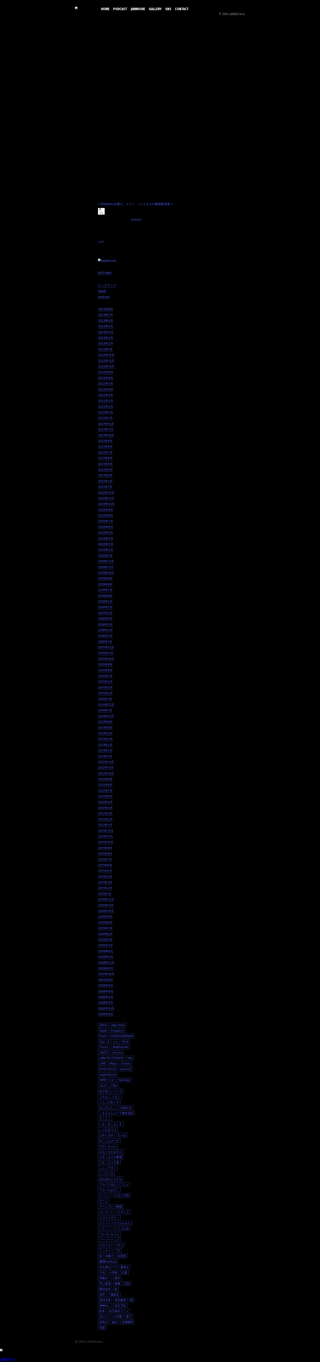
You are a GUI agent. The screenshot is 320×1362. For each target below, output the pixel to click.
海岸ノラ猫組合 (109, 1294)
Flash (102, 1036)
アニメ (124, 1184)
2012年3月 (105, 813)
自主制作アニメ (119, 1311)
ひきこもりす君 (109, 1162)
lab (130, 1058)
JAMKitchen (120, 1047)
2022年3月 (105, 406)
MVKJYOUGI (107, 1069)
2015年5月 (105, 681)
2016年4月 (105, 630)
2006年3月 (105, 1002)
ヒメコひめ (122, 1228)
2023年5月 (105, 326)
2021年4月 (105, 469)
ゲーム (103, 1201)
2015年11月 (106, 653)
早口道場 (105, 1283)
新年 (117, 1278)
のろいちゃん (107, 1146)
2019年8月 (105, 584)
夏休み (124, 1267)
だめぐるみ (106, 1135)
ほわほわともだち (110, 1179)
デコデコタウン (109, 1217)
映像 (117, 1283)
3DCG (103, 1025)
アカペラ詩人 (107, 1184)
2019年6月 (105, 596)
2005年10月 (106, 1008)
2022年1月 (105, 418)
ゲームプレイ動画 (110, 1206)
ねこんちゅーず (109, 1140)
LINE (102, 1063)
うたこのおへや (109, 1102)
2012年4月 (105, 808)
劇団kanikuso (108, 1261)
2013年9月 (105, 722)
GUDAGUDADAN (121, 1036)
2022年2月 (105, 412)
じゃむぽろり (107, 1129)
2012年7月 (105, 790)
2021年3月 (105, 475)
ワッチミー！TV (109, 1250)
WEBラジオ (106, 1080)
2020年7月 (105, 521)
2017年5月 (105, 613)
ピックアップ (107, 285)
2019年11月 (106, 567)
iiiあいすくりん (108, 1041)
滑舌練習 (120, 1300)
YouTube (124, 1080)
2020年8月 (105, 515)
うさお (103, 1096)
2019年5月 (105, 601)
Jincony (117, 1052)
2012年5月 (105, 802)
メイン (130, 204)
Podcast (120, 9)
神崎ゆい (105, 1305)
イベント (105, 1195)
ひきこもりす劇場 (110, 1157)
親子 (129, 1316)
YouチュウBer (108, 1085)
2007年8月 (105, 980)
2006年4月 (105, 997)
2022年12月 (106, 355)
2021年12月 (106, 424)
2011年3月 (105, 882)
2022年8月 (105, 378)
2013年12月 (106, 716)
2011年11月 (105, 836)
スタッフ (123, 1212)
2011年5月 (105, 870)
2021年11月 (106, 429)
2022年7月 (105, 383)
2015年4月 (105, 687)
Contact (181, 9)
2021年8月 (105, 446)
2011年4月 (105, 876)
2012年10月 (106, 773)
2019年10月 (106, 572)
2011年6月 (105, 865)
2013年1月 (105, 756)
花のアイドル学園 (110, 1316)
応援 (124, 1272)
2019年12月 (106, 561)
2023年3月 (105, 338)
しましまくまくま (110, 1124)
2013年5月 (105, 733)
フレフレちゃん (109, 1234)
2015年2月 (105, 693)
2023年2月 (105, 343)
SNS (168, 9)
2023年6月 (105, 320)
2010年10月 (106, 911)
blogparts (117, 1030)
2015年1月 (105, 699)
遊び (115, 1322)
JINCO (103, 1052)
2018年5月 (105, 607)
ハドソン (105, 1228)
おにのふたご (107, 1107)
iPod (125, 1041)
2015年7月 (105, 676)
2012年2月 (105, 819)
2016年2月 (105, 636)
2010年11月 (106, 905)
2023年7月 (105, 314)
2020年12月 (106, 492)
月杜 (127, 1283)
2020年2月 (105, 550)
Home (105, 9)
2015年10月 (106, 658)
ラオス (119, 1245)
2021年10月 (106, 435)
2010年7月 (105, 928)
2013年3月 (105, 744)
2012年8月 (105, 784)
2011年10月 (106, 842)
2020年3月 (105, 544)
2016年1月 (105, 641)
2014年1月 (105, 710)
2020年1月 (105, 555)
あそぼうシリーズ (110, 1091)
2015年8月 (105, 670)
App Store (118, 1025)
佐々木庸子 (106, 1256)
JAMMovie (138, 9)
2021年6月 (105, 458)
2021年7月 (105, 452)
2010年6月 (105, 934)
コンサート (106, 1212)
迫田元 (103, 1322)
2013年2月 (105, 750)
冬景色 (122, 1256)
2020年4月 (105, 538)
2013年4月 (105, 739)
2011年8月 (105, 853)
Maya (113, 1063)
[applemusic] (107, 260)
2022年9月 (105, 372)
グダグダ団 (122, 1195)
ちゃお (122, 1135)
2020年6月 (105, 527)
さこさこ (105, 1118)
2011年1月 (105, 894)
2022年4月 (105, 400)
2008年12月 (106, 962)
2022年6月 (105, 389)
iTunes (103, 1047)
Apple (102, 291)
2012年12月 (106, 762)
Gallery (155, 9)
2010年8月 (105, 922)
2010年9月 (105, 916)
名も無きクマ (107, 1267)
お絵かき (126, 1107)
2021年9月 (105, 441)
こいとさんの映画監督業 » (155, 204)
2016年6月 (105, 618)
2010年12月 (106, 899)
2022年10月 (106, 366)
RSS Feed (104, 272)
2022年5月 (105, 395)
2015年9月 (105, 664)
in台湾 (101, 242)
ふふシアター (107, 1168)
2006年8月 (105, 991)
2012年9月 (105, 779)
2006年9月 (105, 985)
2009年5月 (105, 956)
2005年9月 (105, 1014)
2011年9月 (105, 848)
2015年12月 (106, 647)
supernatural (107, 1074)
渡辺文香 (105, 1300)
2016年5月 (105, 624)
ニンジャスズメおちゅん (114, 1223)
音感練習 (127, 1322)
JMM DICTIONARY (111, 1058)
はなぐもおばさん (110, 1151)
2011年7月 (105, 859)
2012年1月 (105, 825)
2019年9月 (105, 578)
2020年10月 (106, 504)
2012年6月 (105, 796)
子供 (102, 1272)
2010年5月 (105, 939)
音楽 (102, 1327)
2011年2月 (105, 888)
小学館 (113, 1272)
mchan (125, 1063)
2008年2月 (105, 968)
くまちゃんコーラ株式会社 (116, 1113)
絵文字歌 (120, 1305)
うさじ (116, 1096)
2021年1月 (105, 486)
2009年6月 (105, 951)
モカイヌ (105, 1245)
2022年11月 (106, 360)
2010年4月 (105, 945)
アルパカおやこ (109, 1190)
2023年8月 (105, 309)
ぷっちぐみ (106, 1173)
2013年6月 (105, 727)
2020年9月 (105, 510)
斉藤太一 (105, 1278)
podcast (136, 219)
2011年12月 (106, 830)
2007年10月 (106, 974)
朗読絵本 (105, 1289)
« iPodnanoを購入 (110, 204)
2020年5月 (105, 532)
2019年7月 (105, 590)
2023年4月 (105, 332)
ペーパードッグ (109, 1239)
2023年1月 (105, 349)
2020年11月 (106, 498)
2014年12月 (106, 704)
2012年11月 (106, 767)
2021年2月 (105, 481)
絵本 (102, 1311)
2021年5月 (105, 464)
